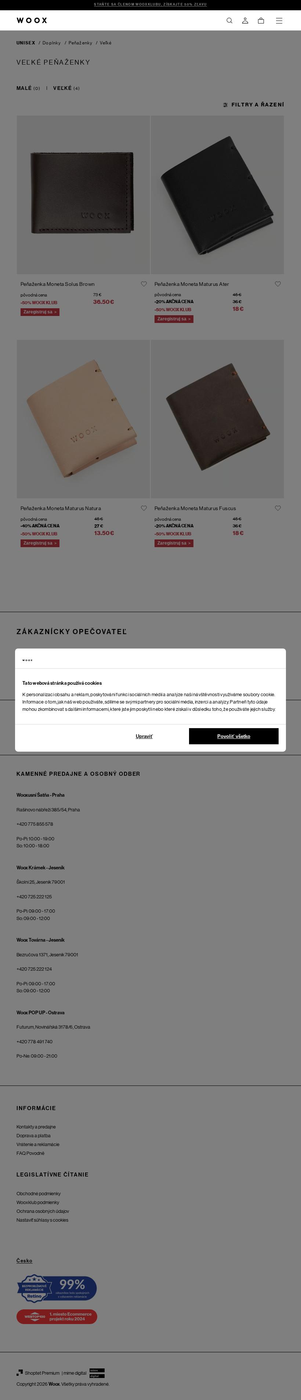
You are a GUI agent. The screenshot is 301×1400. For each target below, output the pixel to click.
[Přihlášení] (245, 20)
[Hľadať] (229, 20)
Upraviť (144, 736)
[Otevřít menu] (278, 20)
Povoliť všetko (233, 736)
